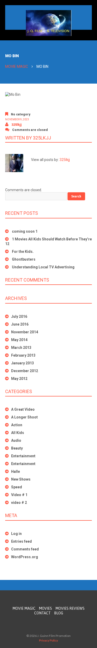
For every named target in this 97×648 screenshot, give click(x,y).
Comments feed (25, 549)
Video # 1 (19, 495)
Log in (16, 534)
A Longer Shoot (24, 417)
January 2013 (22, 363)
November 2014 (24, 332)
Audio (16, 440)
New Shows (21, 479)
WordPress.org (24, 557)
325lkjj (16, 125)
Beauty (17, 448)
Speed (16, 487)
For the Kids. (23, 251)
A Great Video (23, 409)
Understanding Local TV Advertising (43, 267)
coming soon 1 (25, 231)
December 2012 (24, 371)
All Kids (17, 433)
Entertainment (23, 456)
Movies (45, 608)
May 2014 (19, 340)
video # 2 (19, 502)
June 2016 (19, 324)
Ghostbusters (23, 259)
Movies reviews (70, 608)
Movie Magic (16, 66)
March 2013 (21, 347)
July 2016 (19, 316)
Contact (42, 613)
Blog (58, 613)
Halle (15, 471)
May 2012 (19, 379)
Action (16, 425)
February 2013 (23, 355)
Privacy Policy (48, 640)
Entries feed (21, 541)
